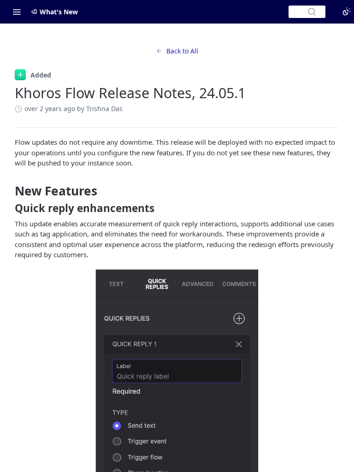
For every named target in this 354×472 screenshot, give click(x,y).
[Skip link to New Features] (8, 191)
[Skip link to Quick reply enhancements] (8, 208)
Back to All (182, 51)
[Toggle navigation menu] (16, 11)
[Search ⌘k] (307, 12)
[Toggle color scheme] (346, 11)
